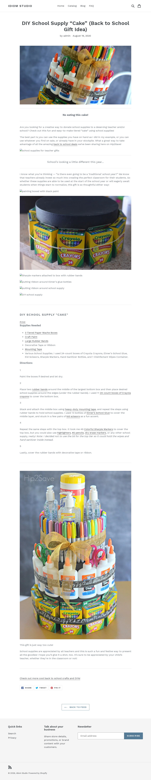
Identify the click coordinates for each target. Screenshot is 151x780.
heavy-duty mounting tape (80, 409)
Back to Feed (78, 707)
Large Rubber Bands (36, 341)
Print (22, 322)
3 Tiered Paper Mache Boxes (41, 332)
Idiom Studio (20, 6)
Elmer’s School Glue (98, 412)
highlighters (64, 432)
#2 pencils (78, 432)
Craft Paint (31, 336)
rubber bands (39, 389)
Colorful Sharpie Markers (98, 429)
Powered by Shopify (37, 773)
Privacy (12, 737)
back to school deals (65, 144)
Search (12, 733)
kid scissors (73, 416)
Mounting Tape (33, 349)
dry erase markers (95, 432)
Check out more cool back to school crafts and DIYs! (50, 678)
